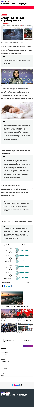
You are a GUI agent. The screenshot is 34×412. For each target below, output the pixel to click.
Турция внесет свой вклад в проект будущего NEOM (7, 320)
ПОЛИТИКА (3, 366)
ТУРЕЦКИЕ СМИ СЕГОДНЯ (5, 373)
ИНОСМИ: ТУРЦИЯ (3, 318)
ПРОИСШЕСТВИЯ (4, 368)
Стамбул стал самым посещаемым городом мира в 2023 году (14, 306)
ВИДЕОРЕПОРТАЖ (4, 352)
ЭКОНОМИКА (3, 377)
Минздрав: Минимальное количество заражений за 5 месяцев (25, 340)
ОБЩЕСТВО (3, 359)
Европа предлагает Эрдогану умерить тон (8, 333)
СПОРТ (2, 370)
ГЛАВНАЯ (31, 402)
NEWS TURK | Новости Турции (14, 3)
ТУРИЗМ (2, 375)
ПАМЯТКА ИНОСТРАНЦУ (5, 361)
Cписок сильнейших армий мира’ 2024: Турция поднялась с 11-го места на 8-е (24, 320)
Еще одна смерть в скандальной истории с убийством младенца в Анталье (8, 340)
